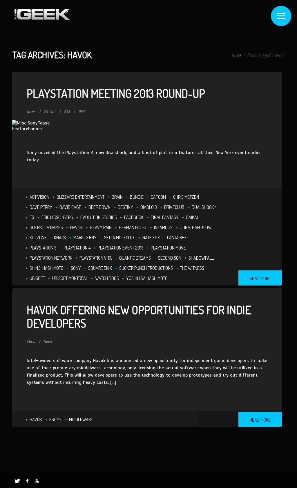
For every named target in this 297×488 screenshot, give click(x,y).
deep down (99, 207)
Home (236, 55)
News (31, 111)
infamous (163, 227)
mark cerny (85, 238)
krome (55, 419)
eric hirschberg (57, 217)
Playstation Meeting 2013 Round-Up (116, 93)
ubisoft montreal (70, 278)
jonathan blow (196, 227)
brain (117, 197)
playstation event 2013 (121, 248)
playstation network (51, 258)
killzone (38, 238)
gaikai (192, 217)
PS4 (81, 111)
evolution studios (98, 217)
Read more (260, 278)
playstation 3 (43, 248)
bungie (137, 197)
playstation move (168, 248)
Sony (76, 268)
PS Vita (49, 111)
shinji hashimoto (47, 268)
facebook (134, 217)
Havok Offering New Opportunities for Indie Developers (139, 316)
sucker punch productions (146, 268)
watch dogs (107, 278)
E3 (32, 217)
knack (60, 238)
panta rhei (177, 238)
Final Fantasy (165, 217)
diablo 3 (148, 207)
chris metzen (186, 197)
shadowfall (201, 258)
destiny (125, 207)
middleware (81, 419)
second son (169, 258)
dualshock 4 (204, 207)
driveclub (174, 207)
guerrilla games (46, 227)
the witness (192, 268)
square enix (100, 268)
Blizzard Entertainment (80, 197)
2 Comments (218, 419)
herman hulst (133, 227)
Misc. (31, 341)
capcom (158, 197)
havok (76, 227)
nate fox (151, 238)
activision (39, 197)
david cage (70, 207)
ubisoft (37, 278)
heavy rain (101, 227)
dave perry (41, 207)
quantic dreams (135, 258)
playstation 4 (77, 248)
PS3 (67, 111)
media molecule (119, 238)
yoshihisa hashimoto (147, 278)
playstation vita (95, 258)
